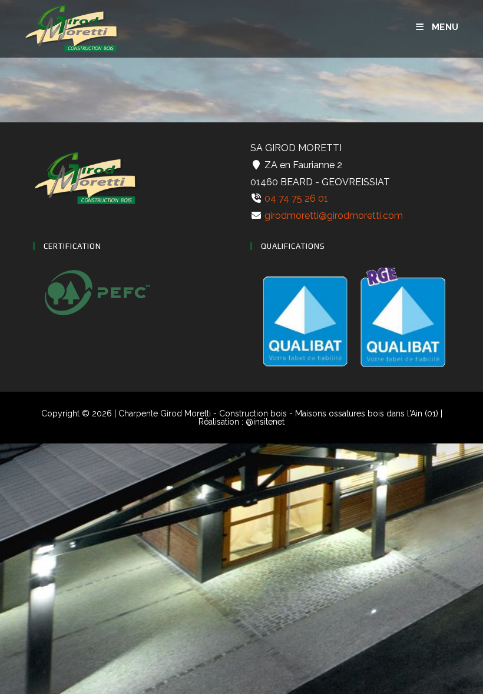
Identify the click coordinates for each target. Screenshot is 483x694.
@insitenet (265, 421)
